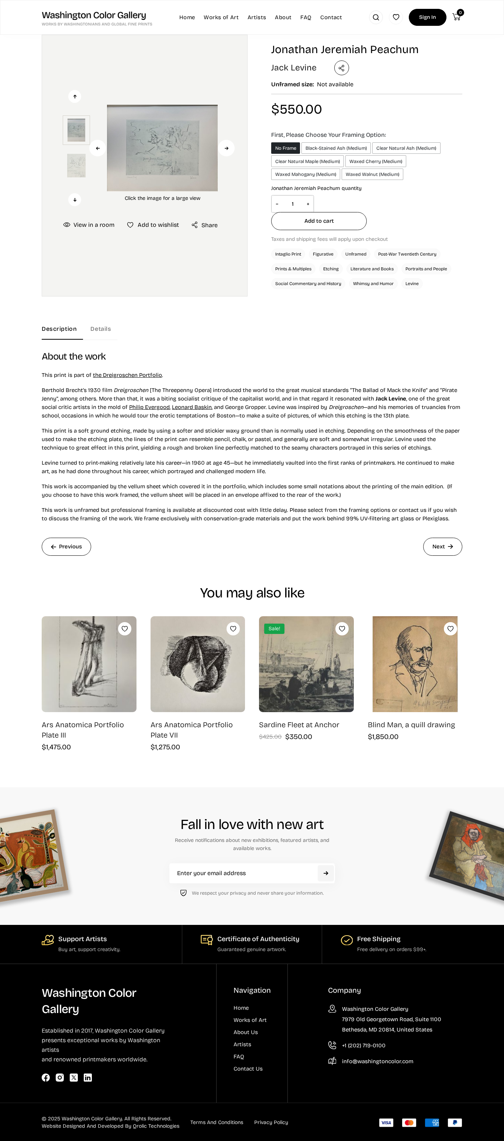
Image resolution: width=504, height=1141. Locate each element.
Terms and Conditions (216, 1122)
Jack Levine (294, 68)
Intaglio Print (288, 254)
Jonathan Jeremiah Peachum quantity (316, 188)
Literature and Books (372, 268)
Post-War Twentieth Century (407, 254)
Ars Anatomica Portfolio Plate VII (192, 729)
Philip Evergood (149, 407)
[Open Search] (376, 17)
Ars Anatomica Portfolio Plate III (83, 729)
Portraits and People (426, 268)
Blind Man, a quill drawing (411, 724)
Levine (412, 283)
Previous (97, 148)
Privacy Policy (271, 1122)
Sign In (427, 17)
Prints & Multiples (293, 268)
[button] (162, 148)
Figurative (323, 254)
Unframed (355, 254)
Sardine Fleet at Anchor (299, 724)
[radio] (285, 148)
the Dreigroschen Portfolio (127, 375)
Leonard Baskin (192, 407)
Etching (331, 268)
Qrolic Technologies (156, 1126)
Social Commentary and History (308, 283)
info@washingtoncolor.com (377, 1061)
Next (226, 148)
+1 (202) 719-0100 (364, 1045)
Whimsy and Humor (373, 283)
